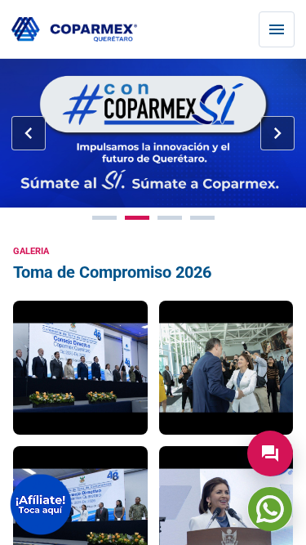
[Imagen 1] (104, 218)
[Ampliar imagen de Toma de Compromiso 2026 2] (226, 368)
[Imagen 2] (137, 218)
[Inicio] (74, 29)
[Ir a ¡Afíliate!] (41, 504)
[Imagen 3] (169, 218)
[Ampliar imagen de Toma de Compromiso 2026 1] (80, 368)
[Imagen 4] (202, 218)
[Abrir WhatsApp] (270, 509)
